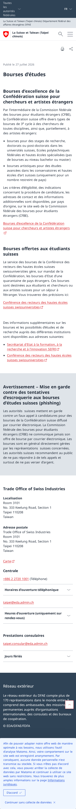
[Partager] (71, 49)
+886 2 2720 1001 (16, 579)
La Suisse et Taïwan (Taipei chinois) (30, 34)
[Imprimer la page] (62, 49)
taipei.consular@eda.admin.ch (25, 643)
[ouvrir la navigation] (70, 34)
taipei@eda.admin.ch (18, 602)
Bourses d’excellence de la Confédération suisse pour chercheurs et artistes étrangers (36, 225)
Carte (7, 561)
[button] (69, 704)
